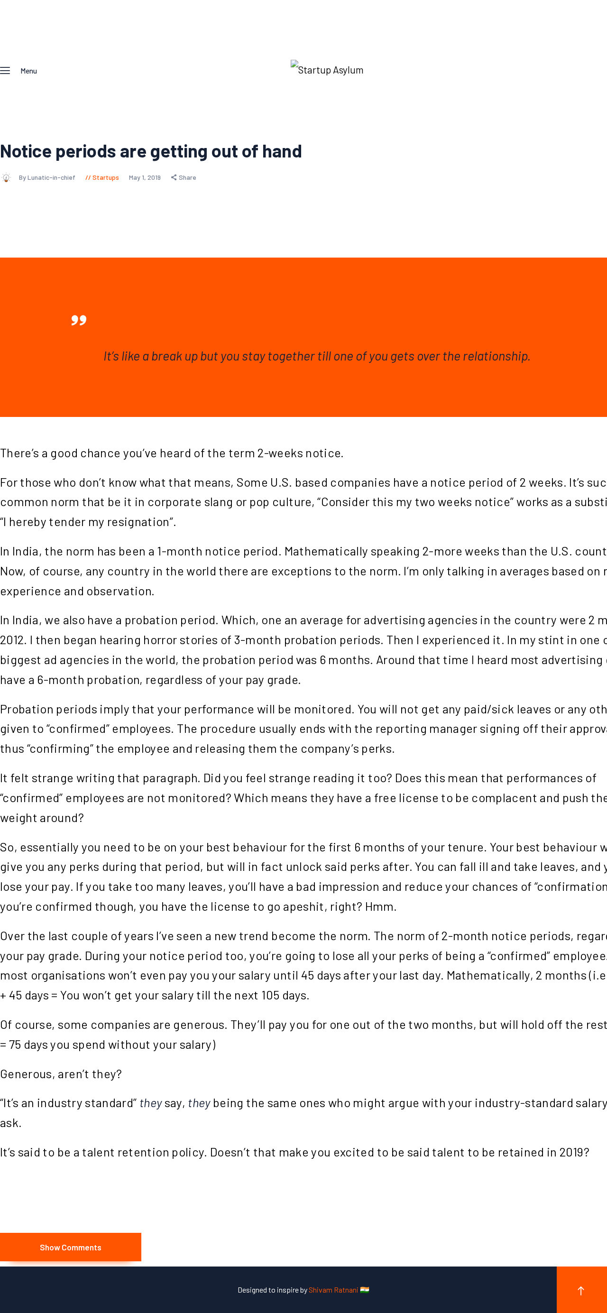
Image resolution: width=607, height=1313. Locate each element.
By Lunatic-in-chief (48, 177)
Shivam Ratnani (334, 1289)
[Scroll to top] (582, 1290)
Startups (105, 177)
